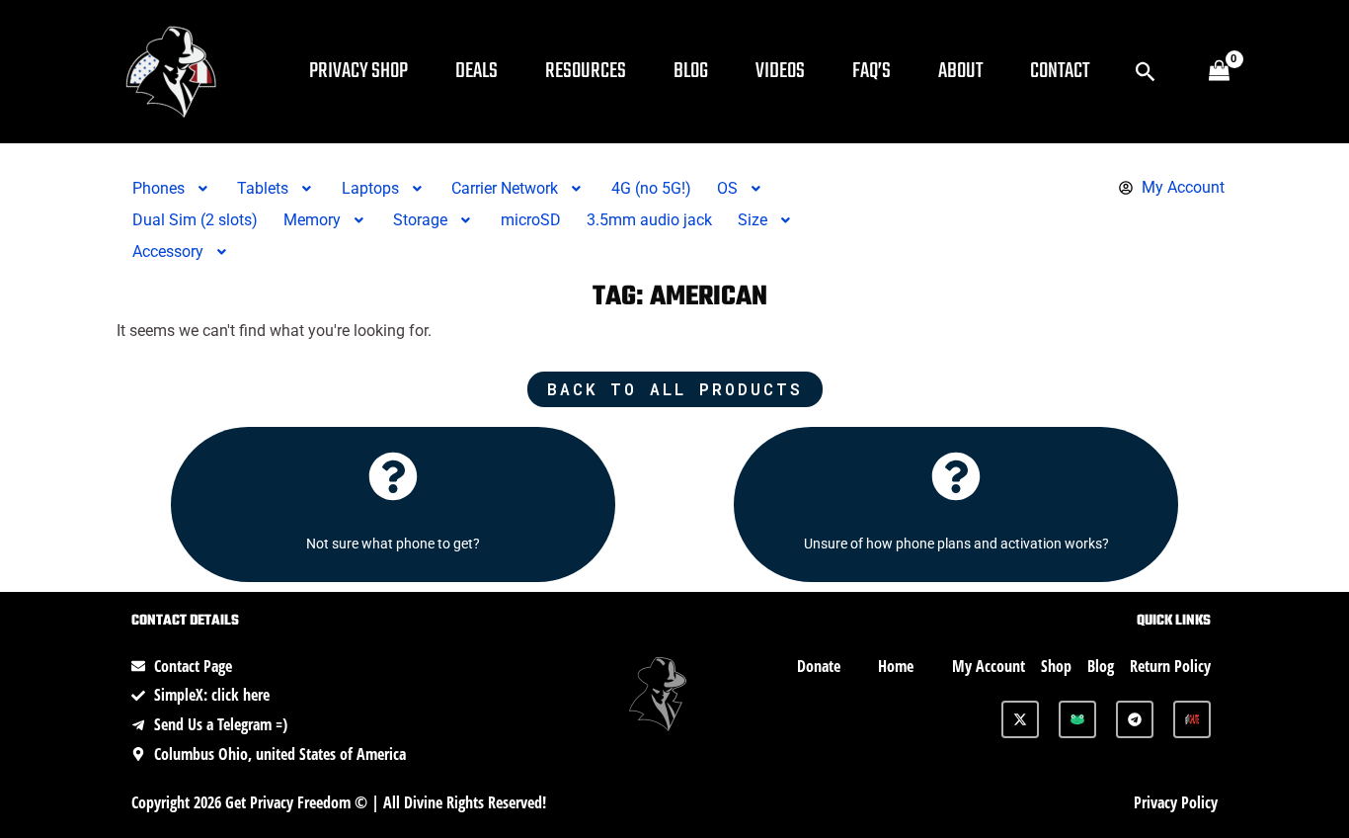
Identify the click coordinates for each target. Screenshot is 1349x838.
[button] (1146, 71)
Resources (585, 71)
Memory (312, 219)
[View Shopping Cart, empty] (1218, 72)
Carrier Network (504, 188)
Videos (780, 71)
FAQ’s (871, 71)
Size (752, 219)
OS (727, 188)
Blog (691, 71)
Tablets (262, 188)
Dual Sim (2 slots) (195, 219)
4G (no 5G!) (651, 188)
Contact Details (185, 621)
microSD (531, 219)
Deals (476, 71)
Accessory (167, 251)
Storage (420, 219)
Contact (1059, 71)
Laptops (370, 188)
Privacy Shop (358, 71)
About (960, 71)
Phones (158, 188)
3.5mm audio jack (649, 219)
